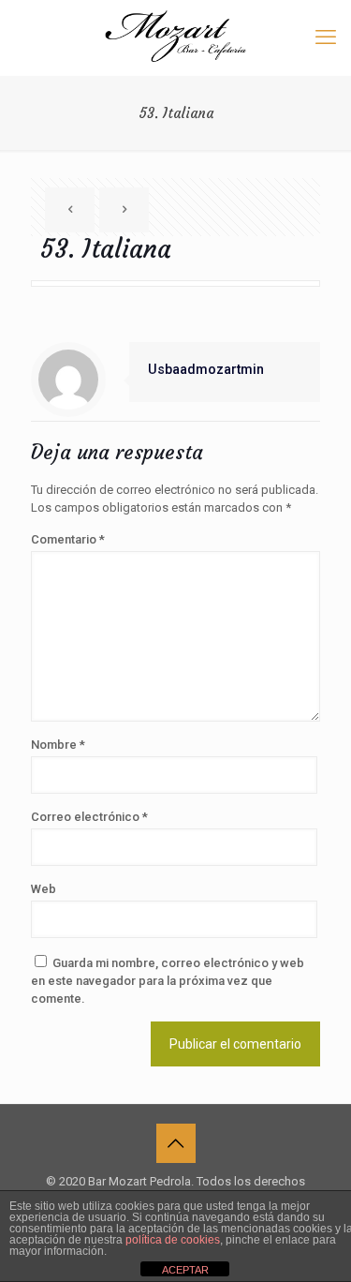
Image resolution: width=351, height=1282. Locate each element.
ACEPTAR (185, 1269)
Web (43, 889)
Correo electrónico (89, 817)
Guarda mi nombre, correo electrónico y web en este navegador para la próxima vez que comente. (167, 981)
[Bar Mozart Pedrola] (175, 37)
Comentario (68, 539)
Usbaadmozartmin (206, 369)
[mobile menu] (326, 37)
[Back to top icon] (176, 1143)
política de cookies (172, 1239)
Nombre (58, 745)
